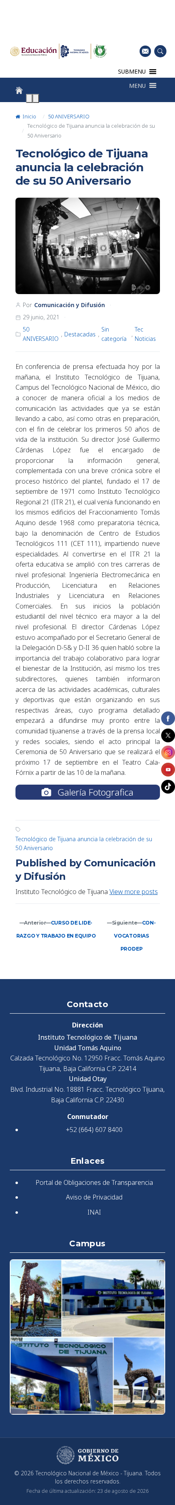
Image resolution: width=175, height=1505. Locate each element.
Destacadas (80, 334)
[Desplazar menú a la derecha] (36, 98)
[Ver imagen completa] (87, 246)
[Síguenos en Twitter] (168, 735)
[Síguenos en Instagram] (168, 752)
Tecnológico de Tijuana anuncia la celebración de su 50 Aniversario (83, 843)
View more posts (133, 891)
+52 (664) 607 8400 (94, 1129)
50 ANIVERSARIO (69, 116)
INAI (94, 1212)
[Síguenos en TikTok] (168, 787)
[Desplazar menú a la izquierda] (29, 98)
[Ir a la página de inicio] (19, 90)
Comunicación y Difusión (69, 305)
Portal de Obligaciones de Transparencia (94, 1182)
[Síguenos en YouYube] (168, 769)
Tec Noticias (145, 333)
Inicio (28, 116)
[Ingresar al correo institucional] (145, 51)
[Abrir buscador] (160, 51)
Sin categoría (114, 333)
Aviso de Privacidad (94, 1197)
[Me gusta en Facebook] (168, 718)
